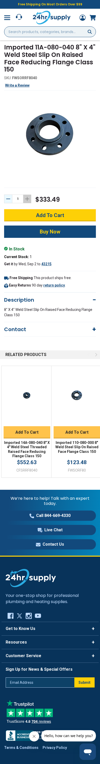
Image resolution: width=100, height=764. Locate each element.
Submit (84, 682)
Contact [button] (15, 329)
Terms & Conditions (21, 748)
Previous (89, 354)
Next (95, 354)
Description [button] (19, 299)
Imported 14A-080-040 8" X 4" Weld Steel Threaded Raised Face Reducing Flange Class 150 (27, 449)
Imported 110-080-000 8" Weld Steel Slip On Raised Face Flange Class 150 (76, 447)
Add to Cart (26, 432)
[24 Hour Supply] (31, 578)
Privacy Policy (55, 748)
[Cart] (93, 18)
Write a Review (17, 85)
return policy (54, 285)
